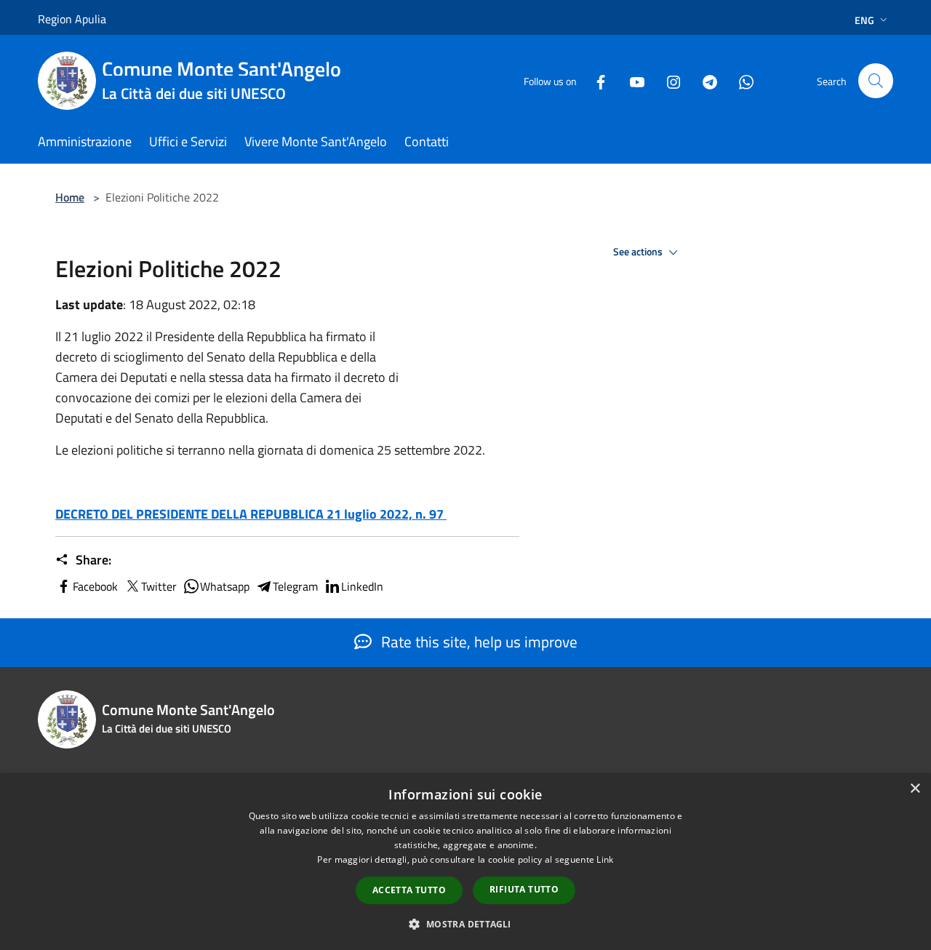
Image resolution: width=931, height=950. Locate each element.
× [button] (914, 788)
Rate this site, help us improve (477, 641)
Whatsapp (224, 586)
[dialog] (465, 861)
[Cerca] (875, 80)
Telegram (295, 586)
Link (604, 859)
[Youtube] (631, 80)
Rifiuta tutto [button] (524, 889)
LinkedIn (362, 586)
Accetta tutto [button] (409, 890)
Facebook (95, 586)
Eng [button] (864, 20)
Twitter (159, 586)
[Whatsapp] (740, 80)
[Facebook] (595, 80)
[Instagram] (667, 80)
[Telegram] (704, 80)
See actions (639, 252)
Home (69, 197)
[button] (465, 924)
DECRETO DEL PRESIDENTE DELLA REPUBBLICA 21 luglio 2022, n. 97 (251, 514)
